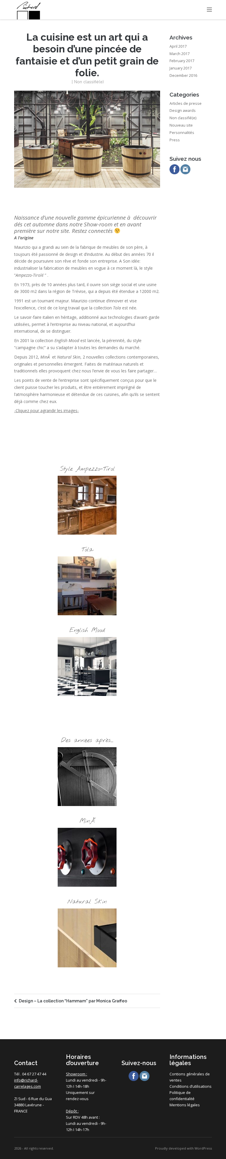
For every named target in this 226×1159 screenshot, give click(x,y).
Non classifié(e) (89, 81)
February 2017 (182, 60)
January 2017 (181, 68)
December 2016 (183, 75)
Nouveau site (181, 125)
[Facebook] (175, 170)
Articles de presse (186, 103)
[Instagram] (185, 170)
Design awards (183, 110)
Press (175, 139)
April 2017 (178, 46)
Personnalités (182, 132)
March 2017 (180, 53)
